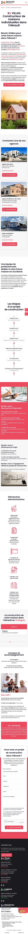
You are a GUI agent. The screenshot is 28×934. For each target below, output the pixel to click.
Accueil (2, 7)
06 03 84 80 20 (8, 171)
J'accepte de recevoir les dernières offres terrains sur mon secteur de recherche (13, 809)
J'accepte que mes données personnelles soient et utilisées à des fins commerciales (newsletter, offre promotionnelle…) (13, 814)
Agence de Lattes (7, 164)
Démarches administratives (14, 348)
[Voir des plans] (26, 314)
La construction (14, 358)
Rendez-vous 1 (14, 318)
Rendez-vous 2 (14, 328)
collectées (8, 813)
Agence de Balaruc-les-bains (11, 199)
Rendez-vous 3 (14, 338)
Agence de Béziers (7, 233)
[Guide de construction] (26, 309)
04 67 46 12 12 (8, 205)
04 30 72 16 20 (8, 240)
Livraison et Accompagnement (14, 368)
